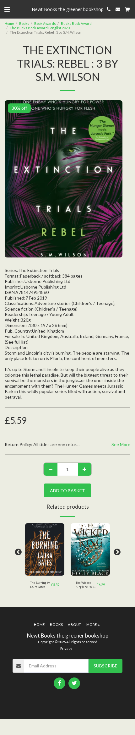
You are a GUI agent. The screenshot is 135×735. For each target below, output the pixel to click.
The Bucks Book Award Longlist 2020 (39, 28)
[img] (44, 549)
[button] (7, 9)
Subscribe (105, 665)
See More (120, 444)
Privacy (66, 648)
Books (24, 23)
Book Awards (45, 23)
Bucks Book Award (76, 23)
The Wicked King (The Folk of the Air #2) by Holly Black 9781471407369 (86, 585)
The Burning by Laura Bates (40, 585)
